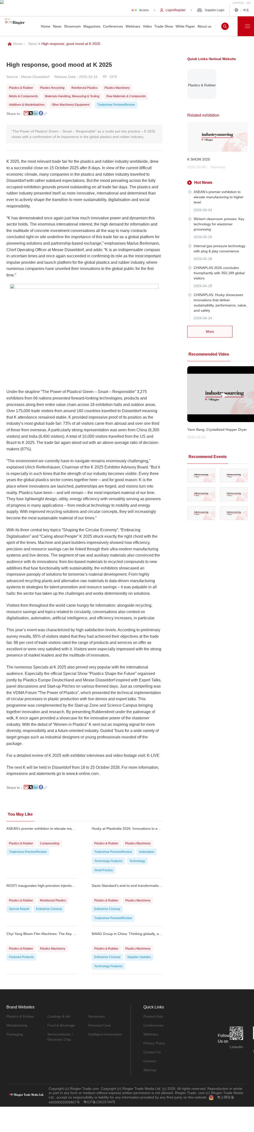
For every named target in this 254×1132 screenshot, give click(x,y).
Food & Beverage (61, 1025)
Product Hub (153, 1016)
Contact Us (152, 1052)
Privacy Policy (154, 1043)
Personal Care (99, 1025)
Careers (149, 1061)
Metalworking (16, 1025)
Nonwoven (96, 1016)
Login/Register (176, 10)
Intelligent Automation (105, 1034)
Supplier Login (214, 10)
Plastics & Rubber (20, 1016)
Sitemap (149, 1070)
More (210, 331)
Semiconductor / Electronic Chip (60, 1036)
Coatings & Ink (58, 1016)
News (32, 44)
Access (144, 10)
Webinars (150, 1034)
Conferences (153, 1025)
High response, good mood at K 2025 (70, 44)
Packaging (14, 1034)
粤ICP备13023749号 (99, 1102)
